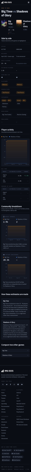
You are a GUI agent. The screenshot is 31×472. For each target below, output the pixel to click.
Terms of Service (6, 469)
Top (28, 469)
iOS (17, 395)
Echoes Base (20, 422)
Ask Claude (16, 453)
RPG (9, 100)
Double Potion (18, 466)
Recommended (5, 406)
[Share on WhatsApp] (14, 384)
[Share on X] (2, 384)
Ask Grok (6, 453)
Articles (3, 412)
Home (2, 392)
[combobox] (15, 350)
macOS (18, 401)
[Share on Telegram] (18, 384)
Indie (18, 103)
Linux (18, 398)
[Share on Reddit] (6, 384)
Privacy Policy (19, 469)
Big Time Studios (6, 114)
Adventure (5, 103)
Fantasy (4, 106)
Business (3, 430)
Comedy (3, 433)
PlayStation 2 (20, 406)
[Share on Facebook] (10, 384)
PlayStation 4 (20, 412)
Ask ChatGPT (7, 450)
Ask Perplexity (18, 457)
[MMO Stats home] (6, 2)
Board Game (4, 427)
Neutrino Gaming (21, 114)
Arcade (3, 425)
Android (19, 392)
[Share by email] (21, 384)
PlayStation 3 (20, 409)
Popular (3, 398)
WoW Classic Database (23, 419)
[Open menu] (28, 2)
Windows (4, 84)
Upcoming (4, 403)
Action (4, 100)
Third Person (5, 92)
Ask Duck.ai (17, 460)
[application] (15, 152)
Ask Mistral (7, 457)
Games (3, 409)
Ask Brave (6, 460)
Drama (3, 436)
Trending (3, 395)
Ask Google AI (20, 450)
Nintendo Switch (21, 403)
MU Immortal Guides (22, 425)
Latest (3, 401)
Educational (4, 438)
